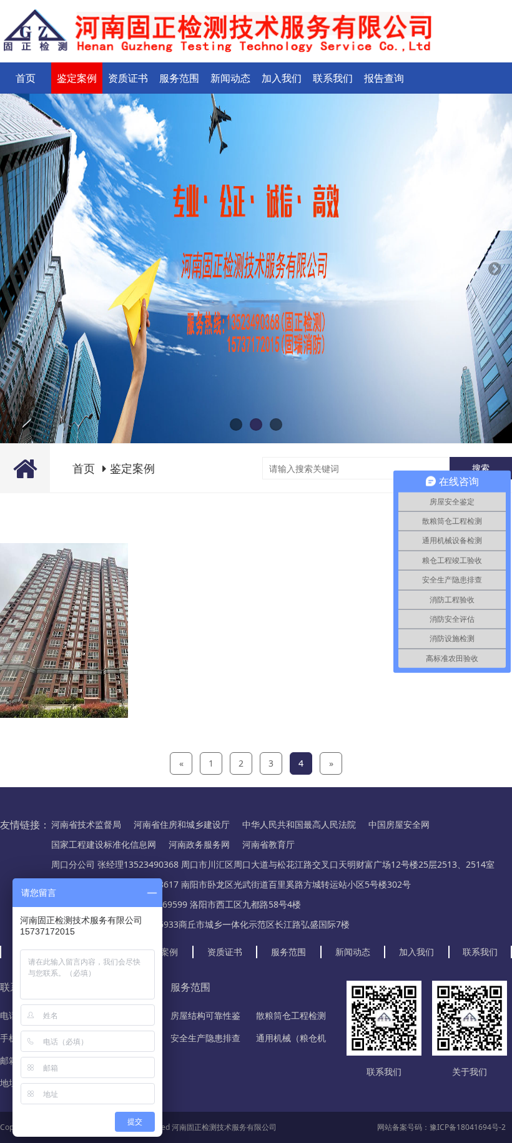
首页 (26, 78)
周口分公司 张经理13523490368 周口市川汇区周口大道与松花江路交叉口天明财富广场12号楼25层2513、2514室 (273, 864)
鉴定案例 (77, 78)
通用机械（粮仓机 (291, 1038)
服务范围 (179, 78)
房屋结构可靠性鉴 (205, 1015)
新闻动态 (230, 78)
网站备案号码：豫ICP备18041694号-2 (441, 1127)
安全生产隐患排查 (205, 1038)
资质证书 (128, 78)
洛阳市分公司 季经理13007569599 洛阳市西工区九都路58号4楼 (176, 904)
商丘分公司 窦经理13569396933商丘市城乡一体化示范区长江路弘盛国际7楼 (200, 924)
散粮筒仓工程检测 (291, 1015)
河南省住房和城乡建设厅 (182, 824)
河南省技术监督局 (86, 824)
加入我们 (282, 78)
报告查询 (384, 78)
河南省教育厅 (268, 844)
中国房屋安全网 (399, 824)
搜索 (481, 468)
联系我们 (333, 78)
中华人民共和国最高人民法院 (299, 824)
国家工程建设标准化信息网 (103, 844)
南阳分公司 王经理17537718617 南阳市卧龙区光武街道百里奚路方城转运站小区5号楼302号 (231, 884)
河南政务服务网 (199, 844)
